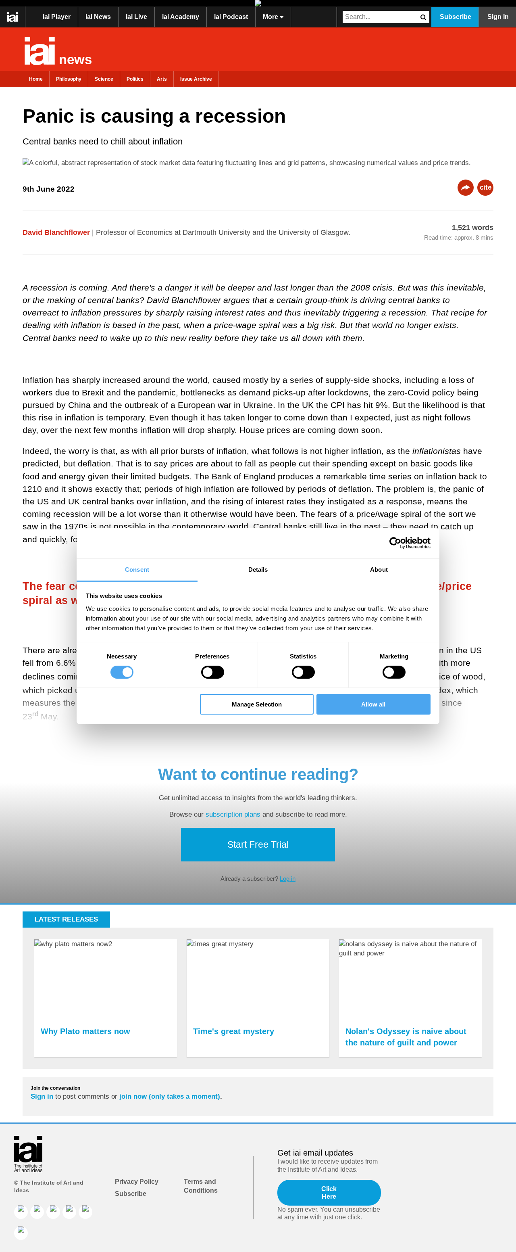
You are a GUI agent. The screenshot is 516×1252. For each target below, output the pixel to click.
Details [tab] (258, 569)
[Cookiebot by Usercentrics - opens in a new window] (395, 543)
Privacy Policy (136, 1181)
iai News (98, 16)
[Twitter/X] (69, 1212)
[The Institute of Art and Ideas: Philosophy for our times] (12, 16)
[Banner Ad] (258, 3)
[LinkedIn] (21, 1212)
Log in (287, 878)
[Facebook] (37, 1212)
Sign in (42, 1096)
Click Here (329, 1192)
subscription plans (233, 814)
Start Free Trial (258, 844)
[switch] (212, 672)
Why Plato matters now (85, 1031)
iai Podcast (231, 16)
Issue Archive (196, 79)
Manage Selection (257, 704)
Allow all (373, 704)
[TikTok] (85, 1212)
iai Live (136, 16)
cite (485, 187)
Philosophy (68, 79)
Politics (135, 79)
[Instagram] (53, 1212)
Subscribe (455, 16)
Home (36, 79)
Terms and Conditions (201, 1186)
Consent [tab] (137, 569)
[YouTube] (21, 1233)
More (271, 16)
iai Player (57, 16)
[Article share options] (466, 188)
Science (104, 79)
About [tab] (379, 569)
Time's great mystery (233, 1031)
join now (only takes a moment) (169, 1096)
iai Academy (180, 16)
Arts (162, 79)
